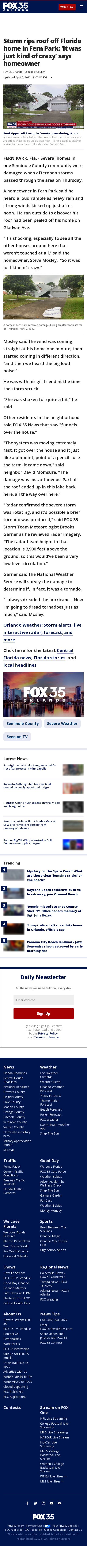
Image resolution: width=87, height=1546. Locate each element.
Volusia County (13, 1127)
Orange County (13, 1112)
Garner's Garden (51, 1195)
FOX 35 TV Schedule (17, 1278)
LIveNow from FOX (16, 1298)
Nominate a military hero (16, 1134)
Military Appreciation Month (17, 1143)
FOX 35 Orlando (13, 72)
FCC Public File (13, 1392)
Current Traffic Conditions (13, 1173)
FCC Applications (14, 1397)
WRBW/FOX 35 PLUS (17, 1382)
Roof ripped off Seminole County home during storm (40, 133)
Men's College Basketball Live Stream (50, 1455)
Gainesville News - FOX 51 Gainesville (52, 1275)
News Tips (50, 1313)
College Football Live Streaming (54, 1425)
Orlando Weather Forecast (52, 1089)
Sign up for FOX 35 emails (16, 1356)
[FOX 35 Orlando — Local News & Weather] (15, 7)
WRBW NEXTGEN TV (17, 1377)
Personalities (12, 1339)
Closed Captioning (15, 1387)
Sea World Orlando (16, 1251)
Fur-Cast (46, 1200)
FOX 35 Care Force (53, 1171)
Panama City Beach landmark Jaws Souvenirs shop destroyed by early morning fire (55, 946)
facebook (27, 1503)
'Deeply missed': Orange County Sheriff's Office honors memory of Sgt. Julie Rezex (54, 911)
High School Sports (53, 1250)
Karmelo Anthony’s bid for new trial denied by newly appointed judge (27, 785)
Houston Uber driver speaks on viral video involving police (31, 804)
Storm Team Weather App (55, 1126)
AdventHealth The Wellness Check (52, 1183)
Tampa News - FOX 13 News (53, 1284)
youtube (51, 1503)
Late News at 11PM (17, 1293)
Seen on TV (17, 736)
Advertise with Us (15, 1371)
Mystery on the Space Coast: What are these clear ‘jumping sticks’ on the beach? (55, 875)
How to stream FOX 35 (17, 1322)
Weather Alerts (50, 1082)
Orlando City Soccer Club (53, 1243)
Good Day (49, 1160)
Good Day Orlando (16, 1283)
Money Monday (51, 1210)
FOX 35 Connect (51, 1343)
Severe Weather (62, 723)
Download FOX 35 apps (15, 1364)
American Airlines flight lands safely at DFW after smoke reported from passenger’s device (29, 824)
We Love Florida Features (14, 1234)
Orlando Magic (50, 1236)
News (8, 1067)
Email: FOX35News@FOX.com (56, 1327)
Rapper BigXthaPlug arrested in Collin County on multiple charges (28, 841)
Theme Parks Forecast (49, 1102)
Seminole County (35, 72)
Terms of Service (46, 1037)
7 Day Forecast (50, 1096)
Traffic (9, 1160)
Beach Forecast (51, 1109)
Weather (48, 1067)
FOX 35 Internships (16, 1349)
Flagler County (13, 1097)
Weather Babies (51, 1177)
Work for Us (11, 1344)
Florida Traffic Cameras (12, 1191)
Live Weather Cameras (49, 1075)
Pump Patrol (11, 1166)
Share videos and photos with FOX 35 (53, 1336)
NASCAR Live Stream (54, 1437)
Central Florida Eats (16, 1303)
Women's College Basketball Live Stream (52, 1467)
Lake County (11, 1102)
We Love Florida (51, 1166)
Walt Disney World (16, 1246)
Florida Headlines (15, 1073)
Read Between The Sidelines (53, 1229)
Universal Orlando (15, 1256)
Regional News (54, 1267)
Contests (12, 1407)
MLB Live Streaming (54, 1432)
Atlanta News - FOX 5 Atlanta (54, 1292)
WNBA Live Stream (53, 1476)
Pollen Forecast (50, 1114)
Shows (9, 1267)
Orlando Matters (14, 1288)
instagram (43, 1503)
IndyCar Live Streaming (48, 1444)
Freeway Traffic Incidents (14, 1182)
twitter (35, 1503)
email (59, 1503)
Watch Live (67, 7)
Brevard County (14, 1092)
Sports (46, 1221)
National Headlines (16, 1087)
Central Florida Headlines (13, 1080)
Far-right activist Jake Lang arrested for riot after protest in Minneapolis (30, 767)
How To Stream (14, 1273)
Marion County (13, 1107)
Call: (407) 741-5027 (53, 1320)
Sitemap (9, 1150)
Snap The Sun (49, 1133)
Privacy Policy (48, 1033)
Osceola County (14, 1117)
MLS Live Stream (51, 1481)
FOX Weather (49, 1120)
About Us (12, 1313)
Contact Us (11, 1334)
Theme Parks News (16, 1241)
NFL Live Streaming (53, 1418)
